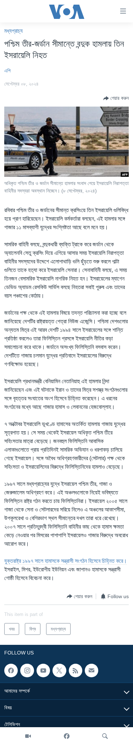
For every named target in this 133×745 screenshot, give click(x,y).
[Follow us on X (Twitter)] (59, 670)
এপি (7, 70)
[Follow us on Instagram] (27, 670)
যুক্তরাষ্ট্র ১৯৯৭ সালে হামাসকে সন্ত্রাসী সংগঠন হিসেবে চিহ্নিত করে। (65, 561)
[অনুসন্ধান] (105, 736)
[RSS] (75, 670)
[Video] (28, 736)
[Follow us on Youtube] (43, 670)
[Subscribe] (91, 670)
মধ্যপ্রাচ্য (13, 31)
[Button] (116, 98)
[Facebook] (66, 736)
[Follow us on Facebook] (11, 670)
